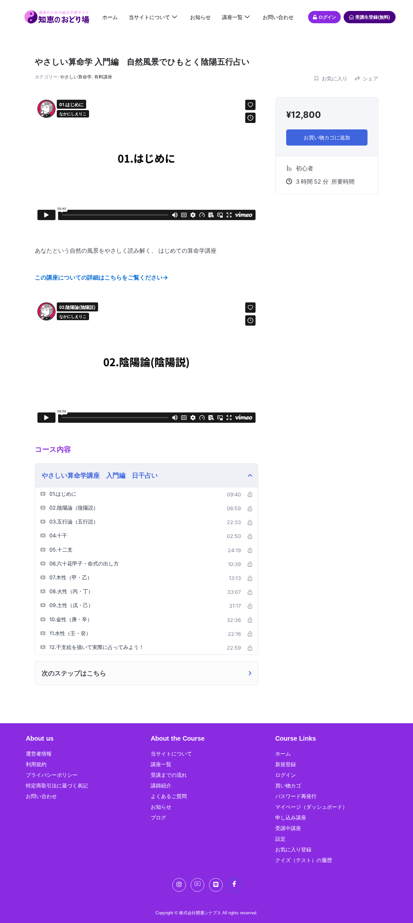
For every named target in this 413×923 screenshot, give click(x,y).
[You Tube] (197, 885)
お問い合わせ (278, 17)
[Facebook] (234, 885)
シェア (370, 78)
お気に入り (335, 78)
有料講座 (103, 76)
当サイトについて (149, 17)
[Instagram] (179, 885)
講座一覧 (232, 17)
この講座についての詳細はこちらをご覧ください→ (101, 277)
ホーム (110, 17)
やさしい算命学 (76, 76)
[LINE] (216, 885)
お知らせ (200, 17)
